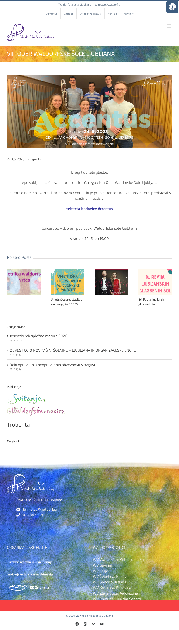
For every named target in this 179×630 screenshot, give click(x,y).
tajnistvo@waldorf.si (108, 4)
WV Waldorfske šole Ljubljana (118, 559)
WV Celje (100, 570)
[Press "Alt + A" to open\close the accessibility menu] (172, 7)
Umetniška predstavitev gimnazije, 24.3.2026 (66, 301)
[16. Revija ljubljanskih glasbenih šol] (155, 272)
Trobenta (18, 424)
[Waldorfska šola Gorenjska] (30, 585)
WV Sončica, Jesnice (110, 582)
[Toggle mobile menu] (169, 26)
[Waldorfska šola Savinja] (30, 559)
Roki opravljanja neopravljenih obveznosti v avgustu (53, 364)
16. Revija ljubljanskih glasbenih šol (152, 301)
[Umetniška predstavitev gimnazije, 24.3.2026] (67, 272)
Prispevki (34, 159)
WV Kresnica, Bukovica (112, 587)
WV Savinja (102, 565)
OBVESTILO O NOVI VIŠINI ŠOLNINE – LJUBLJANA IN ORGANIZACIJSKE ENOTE (73, 350)
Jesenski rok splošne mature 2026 (38, 335)
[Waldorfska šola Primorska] (30, 572)
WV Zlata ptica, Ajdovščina (115, 593)
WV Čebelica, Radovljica (113, 576)
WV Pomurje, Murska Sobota (117, 598)
